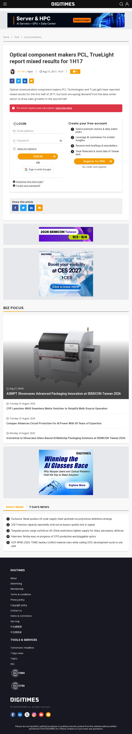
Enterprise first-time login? (29, 181)
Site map (15, 621)
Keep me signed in (27, 148)
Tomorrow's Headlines (22, 647)
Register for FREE (94, 161)
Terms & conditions (20, 594)
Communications (32, 37)
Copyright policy (18, 605)
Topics (13, 658)
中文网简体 (16, 632)
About (13, 578)
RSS (12, 663)
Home (6, 37)
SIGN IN (37, 156)
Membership (17, 588)
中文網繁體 (16, 626)
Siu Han (21, 71)
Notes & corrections (21, 615)
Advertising (16, 583)
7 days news (16, 653)
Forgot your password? (28, 185)
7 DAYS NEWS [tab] (39, 507)
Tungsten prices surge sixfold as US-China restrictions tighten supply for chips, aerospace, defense (67, 530)
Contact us (16, 610)
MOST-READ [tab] (15, 507)
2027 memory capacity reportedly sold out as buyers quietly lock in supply (53, 524)
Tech (16, 37)
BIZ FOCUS (13, 308)
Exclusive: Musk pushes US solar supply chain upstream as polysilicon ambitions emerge (61, 518)
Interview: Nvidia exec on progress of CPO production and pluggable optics (53, 536)
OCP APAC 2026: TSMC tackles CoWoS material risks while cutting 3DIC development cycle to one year (67, 544)
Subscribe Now (64, 108)
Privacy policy (17, 599)
